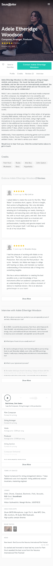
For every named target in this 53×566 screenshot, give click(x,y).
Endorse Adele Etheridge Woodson (18, 178)
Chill (6, 494)
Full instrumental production (15, 460)
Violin (6, 428)
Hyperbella (28, 167)
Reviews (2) (29, 74)
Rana (17, 167)
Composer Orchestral (12, 452)
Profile (12, 74)
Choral (11, 494)
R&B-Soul (8, 496)
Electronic (27, 494)
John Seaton (41, 163)
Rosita (18, 163)
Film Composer (10, 413)
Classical (18, 494)
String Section (9, 444)
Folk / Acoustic (37, 494)
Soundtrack (17, 496)
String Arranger (10, 420)
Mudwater (7, 167)
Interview (39, 74)
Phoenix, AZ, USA (8, 46)
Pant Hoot (7, 163)
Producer (7, 436)
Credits (20, 74)
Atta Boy (28, 163)
